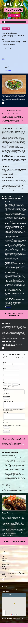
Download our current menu (8, 535)
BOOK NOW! (6, 28)
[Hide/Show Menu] (6, 22)
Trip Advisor (8, 221)
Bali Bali (3, 59)
